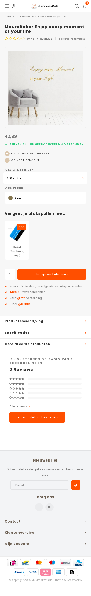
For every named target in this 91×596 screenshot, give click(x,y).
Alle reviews (18, 406)
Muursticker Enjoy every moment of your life (41, 16)
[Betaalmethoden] (12, 562)
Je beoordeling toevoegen (71, 38)
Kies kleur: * (16, 188)
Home (8, 16)
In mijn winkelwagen (52, 274)
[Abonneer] (75, 485)
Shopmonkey (74, 580)
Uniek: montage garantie (31, 153)
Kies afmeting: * (19, 169)
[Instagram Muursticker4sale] (50, 507)
